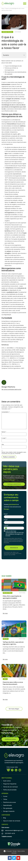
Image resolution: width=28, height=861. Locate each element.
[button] (24, 55)
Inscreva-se (14, 547)
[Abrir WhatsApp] (24, 857)
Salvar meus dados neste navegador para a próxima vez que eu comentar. (14, 453)
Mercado (6, 593)
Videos (10, 593)
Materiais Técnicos (7, 32)
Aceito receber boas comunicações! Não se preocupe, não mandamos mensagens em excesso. (14, 533)
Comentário (5, 412)
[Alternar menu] (24, 3)
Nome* (6, 514)
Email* (6, 519)
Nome (4, 431)
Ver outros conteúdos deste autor (11, 389)
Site (3, 444)
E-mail (4, 438)
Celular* (6, 525)
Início (3, 8)
